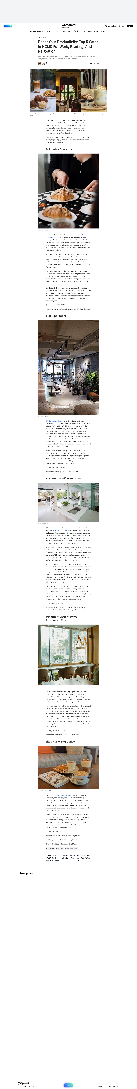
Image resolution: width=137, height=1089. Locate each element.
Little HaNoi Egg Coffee (64, 795)
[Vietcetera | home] (24, 1083)
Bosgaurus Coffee (61, 530)
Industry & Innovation (36, 31)
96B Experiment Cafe (53, 421)
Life (46, 37)
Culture (48, 31)
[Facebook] (106, 1086)
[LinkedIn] (110, 1086)
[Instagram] (113, 1086)
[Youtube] (117, 1086)
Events (84, 31)
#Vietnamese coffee (71, 848)
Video (90, 31)
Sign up (130, 26)
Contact (102, 31)
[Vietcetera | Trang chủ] (68, 26)
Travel (56, 31)
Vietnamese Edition (111, 26)
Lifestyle (75, 31)
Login (123, 26)
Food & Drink (66, 31)
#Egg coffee (59, 848)
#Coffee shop (50, 848)
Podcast (96, 31)
